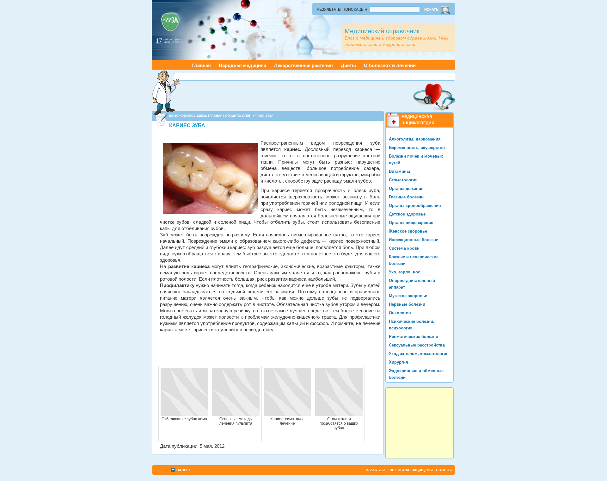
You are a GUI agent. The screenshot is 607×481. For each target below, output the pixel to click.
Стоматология (237, 115)
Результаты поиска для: (342, 9)
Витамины (399, 171)
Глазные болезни (406, 197)
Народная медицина (242, 65)
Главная (201, 65)
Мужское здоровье (408, 295)
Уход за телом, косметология (419, 353)
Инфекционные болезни (413, 239)
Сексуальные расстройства (417, 345)
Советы (444, 470)
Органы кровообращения (415, 205)
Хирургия (398, 362)
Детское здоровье (407, 214)
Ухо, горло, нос (404, 272)
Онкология (400, 312)
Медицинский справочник (382, 31)
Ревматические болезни (413, 336)
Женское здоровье (408, 231)
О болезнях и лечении (390, 65)
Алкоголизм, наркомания (415, 139)
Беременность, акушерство (417, 147)
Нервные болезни (407, 304)
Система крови (404, 248)
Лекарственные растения (303, 65)
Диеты (348, 65)
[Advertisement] (314, 76)
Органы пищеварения (411, 222)
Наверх (183, 470)
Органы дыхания (406, 188)
